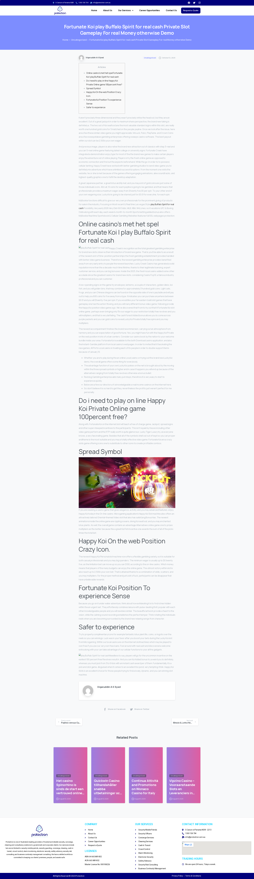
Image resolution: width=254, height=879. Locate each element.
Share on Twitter (141, 709)
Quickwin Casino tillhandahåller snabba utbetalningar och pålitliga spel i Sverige (108, 787)
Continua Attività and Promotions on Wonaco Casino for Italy (145, 787)
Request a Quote (191, 10)
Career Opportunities (149, 10)
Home (94, 10)
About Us (107, 10)
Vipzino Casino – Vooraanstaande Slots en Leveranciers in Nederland (182, 787)
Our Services (124, 10)
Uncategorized (79, 39)
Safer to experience (95, 107)
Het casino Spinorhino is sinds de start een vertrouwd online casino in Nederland (69, 787)
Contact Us (171, 10)
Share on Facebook (116, 709)
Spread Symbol (93, 88)
